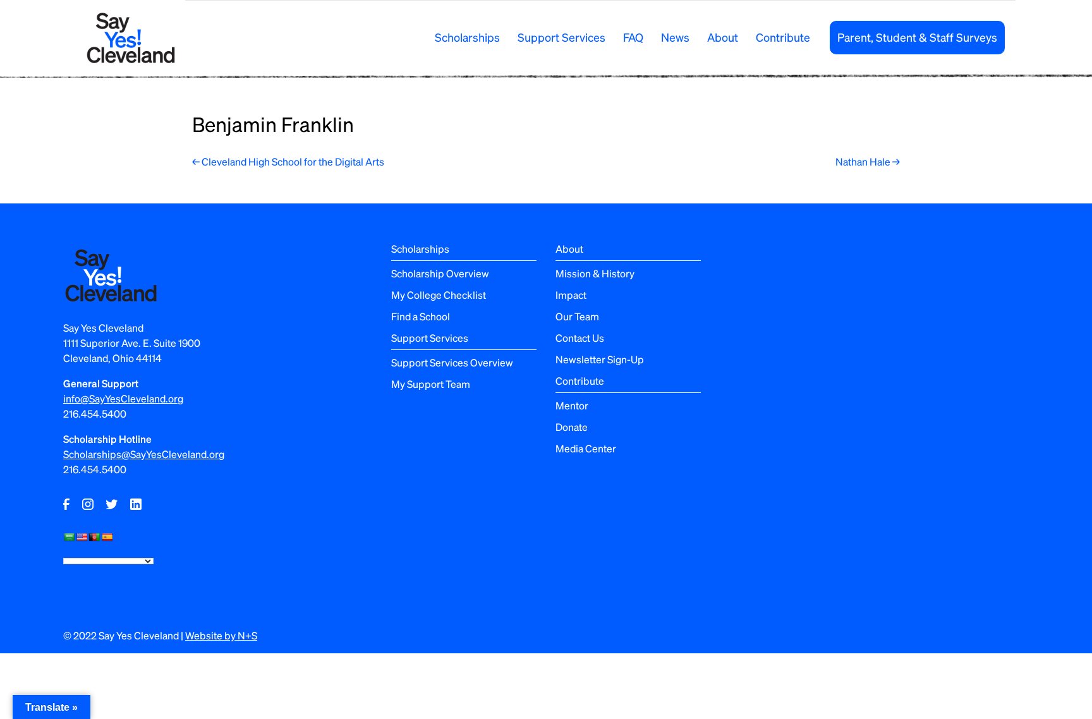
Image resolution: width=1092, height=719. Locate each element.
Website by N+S (221, 635)
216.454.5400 (94, 413)
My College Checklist (438, 294)
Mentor (571, 405)
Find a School (420, 316)
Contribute (783, 37)
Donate (571, 426)
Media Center (585, 448)
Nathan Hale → (867, 161)
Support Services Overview (452, 362)
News (675, 37)
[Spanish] (106, 537)
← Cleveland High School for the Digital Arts (288, 161)
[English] (81, 537)
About (722, 37)
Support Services (561, 37)
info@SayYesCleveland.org (123, 398)
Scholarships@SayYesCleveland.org (143, 454)
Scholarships (467, 37)
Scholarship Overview (440, 273)
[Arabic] (69, 537)
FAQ (633, 37)
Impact (570, 294)
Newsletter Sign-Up (599, 359)
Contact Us (579, 337)
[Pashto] (94, 537)
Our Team (577, 316)
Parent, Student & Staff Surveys (917, 37)
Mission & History (594, 273)
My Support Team (430, 383)
